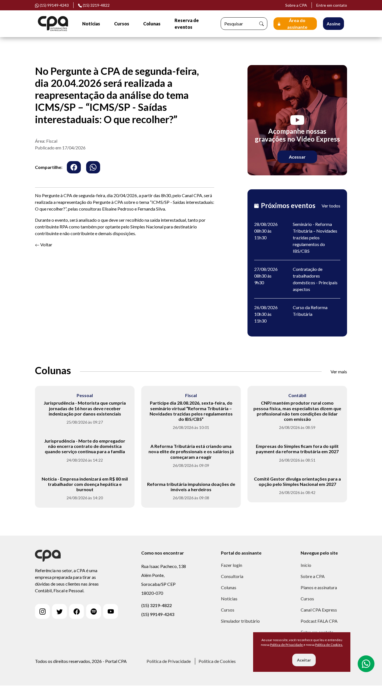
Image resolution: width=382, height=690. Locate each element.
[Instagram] (42, 611)
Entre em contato (331, 5)
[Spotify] (93, 611)
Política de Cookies (217, 661)
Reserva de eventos (187, 24)
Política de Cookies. (329, 644)
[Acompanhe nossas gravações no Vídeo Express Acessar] (297, 119)
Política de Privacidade (169, 661)
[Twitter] (59, 611)
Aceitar (304, 660)
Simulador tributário (240, 621)
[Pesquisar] (261, 23)
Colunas (152, 23)
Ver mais (339, 371)
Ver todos (331, 205)
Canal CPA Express (319, 609)
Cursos (121, 23)
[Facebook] (76, 611)
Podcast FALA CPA (319, 621)
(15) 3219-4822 (96, 5)
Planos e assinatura (319, 587)
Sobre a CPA (296, 5)
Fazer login (231, 565)
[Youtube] (110, 611)
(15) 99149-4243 (157, 614)
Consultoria (232, 576)
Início (306, 565)
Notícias (91, 23)
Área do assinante (297, 24)
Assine (333, 23)
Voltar (45, 244)
